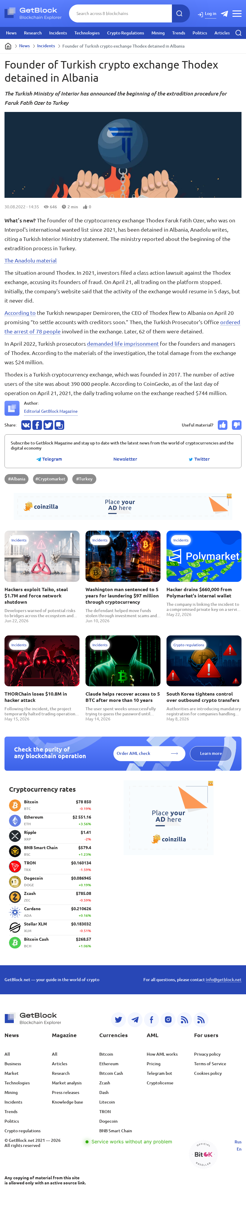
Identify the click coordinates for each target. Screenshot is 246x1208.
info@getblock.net (224, 979)
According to (20, 313)
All (7, 1054)
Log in (210, 13)
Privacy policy (207, 1054)
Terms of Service (210, 1063)
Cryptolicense (160, 1082)
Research (33, 33)
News (11, 33)
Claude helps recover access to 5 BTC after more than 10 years (123, 697)
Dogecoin (108, 1121)
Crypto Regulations (125, 33)
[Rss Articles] (201, 1019)
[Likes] (222, 425)
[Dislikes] (237, 425)
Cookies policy (208, 1073)
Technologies (87, 33)
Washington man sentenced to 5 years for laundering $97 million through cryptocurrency (122, 596)
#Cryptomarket (50, 478)
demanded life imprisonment (123, 344)
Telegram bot (159, 1073)
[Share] (26, 425)
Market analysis (67, 1082)
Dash (104, 1092)
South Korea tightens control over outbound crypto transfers (202, 697)
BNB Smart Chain (115, 1130)
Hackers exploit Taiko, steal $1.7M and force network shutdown (36, 596)
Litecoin (107, 1102)
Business (12, 1063)
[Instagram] (168, 1019)
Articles (222, 33)
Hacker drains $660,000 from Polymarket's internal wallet (199, 592)
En (239, 1149)
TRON (105, 1111)
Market (11, 1073)
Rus (238, 1141)
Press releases (65, 1092)
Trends (178, 33)
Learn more (211, 753)
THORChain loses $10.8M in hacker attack (35, 697)
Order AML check (133, 753)
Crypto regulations (22, 1130)
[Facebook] (151, 1019)
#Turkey (84, 478)
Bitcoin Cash (111, 1073)
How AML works (162, 1054)
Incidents (58, 33)
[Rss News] (184, 1019)
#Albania (16, 478)
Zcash (104, 1082)
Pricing (153, 1063)
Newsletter (125, 459)
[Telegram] (135, 1019)
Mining (158, 33)
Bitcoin (106, 1054)
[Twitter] (118, 1019)
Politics (200, 33)
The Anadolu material (30, 260)
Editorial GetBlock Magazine (51, 411)
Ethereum (108, 1063)
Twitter (201, 459)
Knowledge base (67, 1102)
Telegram (51, 459)
